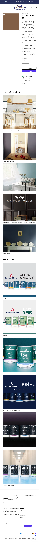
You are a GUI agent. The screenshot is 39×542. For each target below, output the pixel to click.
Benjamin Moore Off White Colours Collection (12, 130)
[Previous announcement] (2, 2)
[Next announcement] (37, 2)
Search (21, 510)
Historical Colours (6, 253)
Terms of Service (23, 515)
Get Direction (5, 503)
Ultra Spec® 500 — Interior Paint (9, 298)
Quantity (23, 60)
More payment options (29, 73)
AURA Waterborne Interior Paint (9, 448)
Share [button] (24, 83)
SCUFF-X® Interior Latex (8, 485)
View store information (27, 80)
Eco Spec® (5, 335)
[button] (2, 7)
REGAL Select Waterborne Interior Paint (11, 410)
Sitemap (21, 517)
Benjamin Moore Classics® (8, 191)
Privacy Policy (22, 512)
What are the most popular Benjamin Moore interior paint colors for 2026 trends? (19, 222)
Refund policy (22, 519)
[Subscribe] (20, 526)
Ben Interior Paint (6, 373)
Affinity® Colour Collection (8, 161)
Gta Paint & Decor (9, 538)
